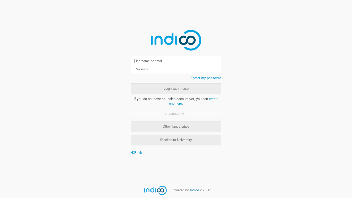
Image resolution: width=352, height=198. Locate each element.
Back (138, 153)
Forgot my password (206, 78)
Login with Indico (176, 88)
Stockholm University (176, 140)
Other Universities (176, 126)
